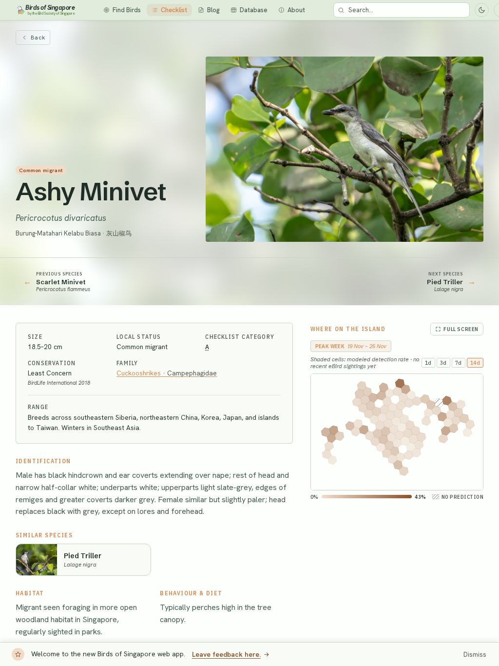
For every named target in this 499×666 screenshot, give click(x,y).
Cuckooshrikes (166, 373)
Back (38, 37)
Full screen (461, 329)
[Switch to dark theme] (482, 10)
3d (443, 362)
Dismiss (474, 654)
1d (428, 362)
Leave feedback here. (226, 654)
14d (475, 362)
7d (458, 362)
